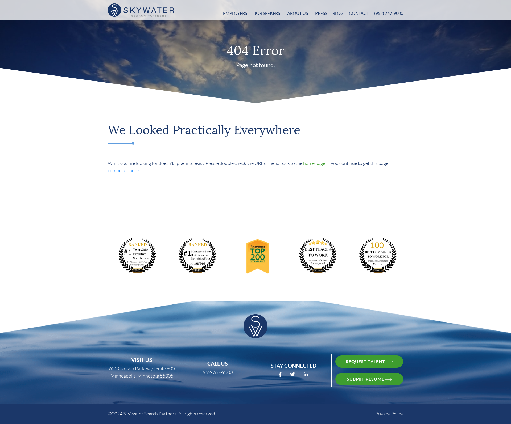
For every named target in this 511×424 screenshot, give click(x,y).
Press (321, 13)
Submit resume (366, 379)
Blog (338, 13)
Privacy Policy (389, 414)
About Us (298, 13)
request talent (366, 361)
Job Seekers (267, 13)
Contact (359, 13)
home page (314, 163)
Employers (235, 13)
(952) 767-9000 (388, 13)
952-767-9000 (218, 372)
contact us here (123, 170)
